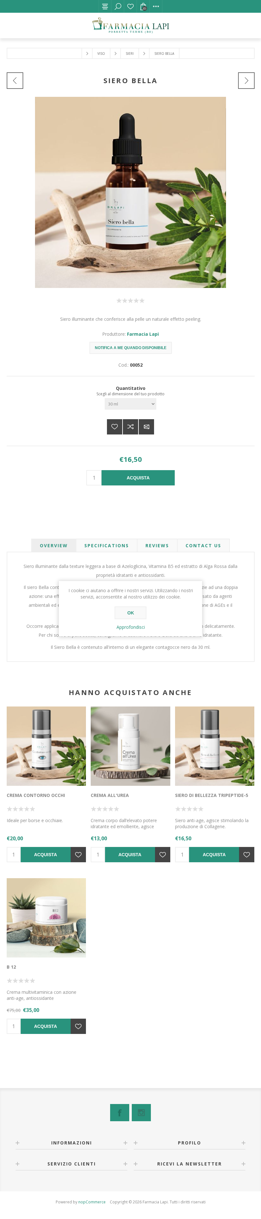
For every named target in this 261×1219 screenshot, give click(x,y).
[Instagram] (141, 1112)
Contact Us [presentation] (203, 545)
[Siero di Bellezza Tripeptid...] (15, 80)
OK (130, 612)
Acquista (138, 477)
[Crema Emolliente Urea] (130, 746)
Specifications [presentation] (106, 545)
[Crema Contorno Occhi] (46, 746)
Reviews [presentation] (157, 545)
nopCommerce (92, 1202)
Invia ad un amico (146, 426)
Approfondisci (130, 627)
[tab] (53, 545)
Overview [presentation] (54, 545)
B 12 (11, 967)
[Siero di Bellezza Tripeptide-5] (214, 746)
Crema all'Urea (110, 795)
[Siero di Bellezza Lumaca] (246, 80)
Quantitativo (130, 388)
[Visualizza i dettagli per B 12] (46, 917)
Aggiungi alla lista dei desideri (114, 426)
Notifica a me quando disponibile (130, 348)
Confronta (130, 426)
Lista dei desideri (130, 6)
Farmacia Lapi (143, 334)
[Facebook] (119, 1112)
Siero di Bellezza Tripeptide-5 (211, 795)
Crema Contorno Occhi (36, 795)
